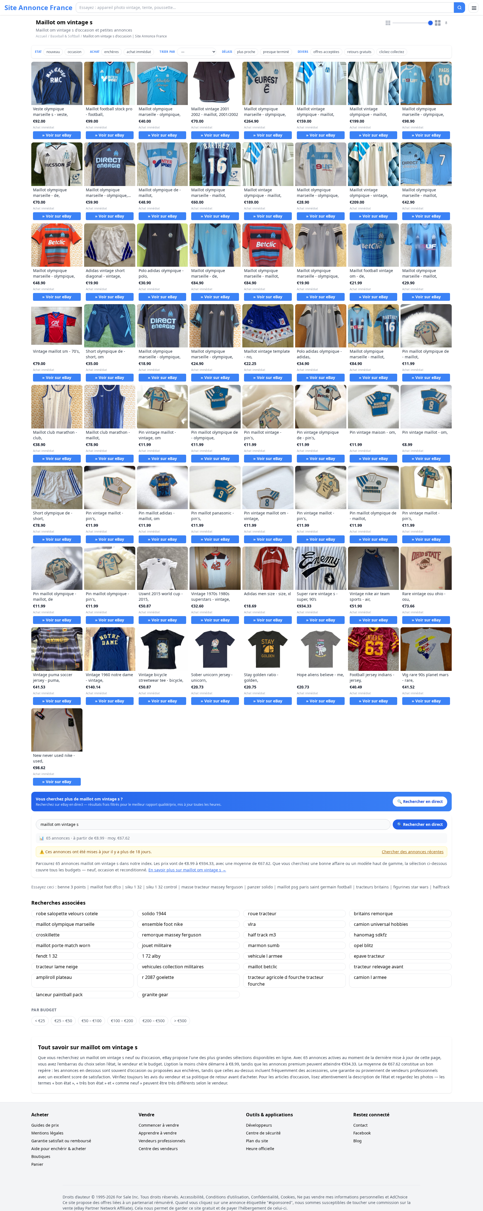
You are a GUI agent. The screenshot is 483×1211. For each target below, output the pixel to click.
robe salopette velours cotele (67, 913)
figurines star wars (410, 887)
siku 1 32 (133, 887)
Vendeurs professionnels (162, 1140)
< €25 (40, 1020)
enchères (111, 51)
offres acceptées (326, 51)
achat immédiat (139, 51)
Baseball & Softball (65, 36)
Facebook (362, 1133)
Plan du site (257, 1140)
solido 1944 (154, 913)
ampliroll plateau (54, 977)
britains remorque (373, 913)
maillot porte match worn (63, 945)
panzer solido (260, 887)
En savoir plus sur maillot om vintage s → (187, 870)
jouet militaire (156, 945)
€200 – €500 (154, 1020)
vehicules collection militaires (173, 967)
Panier (37, 1164)
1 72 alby (151, 956)
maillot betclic (262, 967)
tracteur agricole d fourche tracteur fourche (286, 980)
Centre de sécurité (263, 1133)
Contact (360, 1125)
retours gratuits (359, 51)
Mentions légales (47, 1133)
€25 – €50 (63, 1020)
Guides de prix (45, 1125)
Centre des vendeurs (158, 1148)
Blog (357, 1140)
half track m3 (262, 935)
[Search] (459, 7)
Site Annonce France (38, 7)
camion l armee (370, 977)
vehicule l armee (265, 956)
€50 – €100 (91, 1020)
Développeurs (259, 1125)
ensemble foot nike (162, 924)
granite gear (155, 994)
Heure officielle (260, 1148)
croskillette (48, 935)
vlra (252, 924)
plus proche (246, 51)
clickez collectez (391, 51)
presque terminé (276, 51)
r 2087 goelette (158, 977)
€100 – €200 (122, 1020)
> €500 (180, 1020)
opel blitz (363, 945)
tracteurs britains (372, 887)
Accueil (41, 36)
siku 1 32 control (161, 887)
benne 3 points (72, 887)
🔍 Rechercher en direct (420, 824)
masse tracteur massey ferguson (212, 887)
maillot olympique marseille (65, 924)
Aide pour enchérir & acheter (58, 1148)
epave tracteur (369, 956)
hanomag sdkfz (370, 935)
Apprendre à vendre (158, 1133)
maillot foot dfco (105, 887)
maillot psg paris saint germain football (314, 887)
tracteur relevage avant (378, 967)
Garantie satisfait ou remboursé (61, 1140)
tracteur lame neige (57, 967)
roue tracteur (262, 913)
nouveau (53, 51)
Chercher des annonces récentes (413, 851)
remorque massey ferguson (171, 935)
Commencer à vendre (159, 1125)
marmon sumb (264, 945)
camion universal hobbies (381, 924)
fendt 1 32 (46, 956)
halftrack (441, 887)
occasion (74, 51)
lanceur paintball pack (59, 994)
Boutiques (40, 1156)
